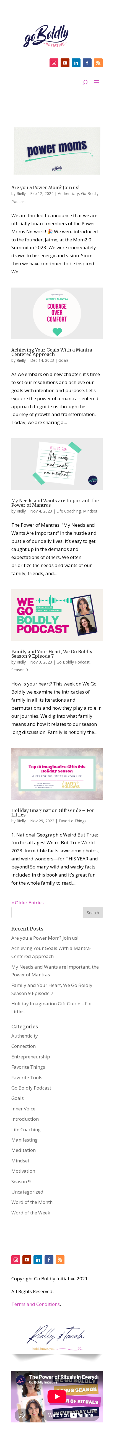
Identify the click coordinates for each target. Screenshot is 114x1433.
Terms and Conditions (35, 1304)
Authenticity (68, 193)
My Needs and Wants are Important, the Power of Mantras (55, 503)
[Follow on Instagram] (54, 62)
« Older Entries (27, 902)
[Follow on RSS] (98, 62)
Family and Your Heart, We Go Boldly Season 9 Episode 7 (51, 654)
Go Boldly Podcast (73, 662)
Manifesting (24, 1140)
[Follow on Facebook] (87, 62)
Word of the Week (30, 1212)
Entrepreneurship (30, 1056)
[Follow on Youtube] (65, 62)
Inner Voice (23, 1108)
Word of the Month (32, 1202)
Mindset (90, 511)
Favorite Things (72, 820)
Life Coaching (68, 511)
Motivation (23, 1171)
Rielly (21, 193)
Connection (23, 1046)
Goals (63, 360)
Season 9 (19, 669)
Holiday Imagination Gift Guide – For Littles (52, 813)
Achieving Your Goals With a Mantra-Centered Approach (52, 352)
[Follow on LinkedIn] (76, 62)
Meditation (23, 1150)
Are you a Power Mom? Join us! (45, 187)
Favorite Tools (26, 1077)
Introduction (25, 1119)
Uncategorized (27, 1192)
